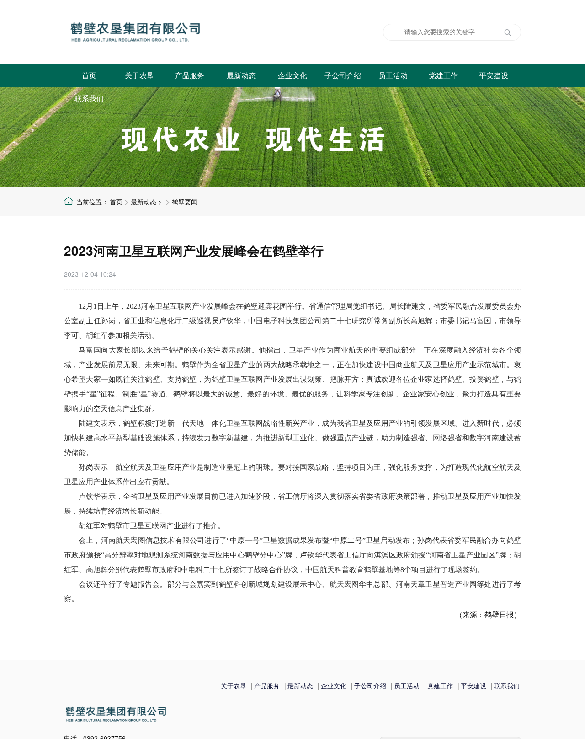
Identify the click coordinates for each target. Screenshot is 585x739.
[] (507, 32)
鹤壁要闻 (184, 201)
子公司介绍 (340, 75)
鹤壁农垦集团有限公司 (180, 32)
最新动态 (240, 75)
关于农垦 (139, 75)
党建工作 (441, 75)
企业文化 (290, 75)
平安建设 (491, 75)
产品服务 (189, 75)
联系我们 (89, 98)
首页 (89, 75)
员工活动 (390, 75)
